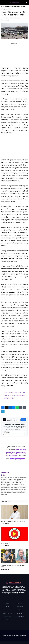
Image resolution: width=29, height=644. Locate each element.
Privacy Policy (20, 606)
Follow (23, 419)
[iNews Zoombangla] (14, 2)
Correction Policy (7, 616)
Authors (20, 610)
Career (7, 603)
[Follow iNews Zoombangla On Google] (14, 433)
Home (2, 6)
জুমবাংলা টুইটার (10, 452)
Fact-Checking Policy (19, 616)
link (20, 407)
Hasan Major (5, 18)
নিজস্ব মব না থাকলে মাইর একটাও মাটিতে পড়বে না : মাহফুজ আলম (13, 521)
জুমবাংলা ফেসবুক (20, 452)
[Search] (27, 2)
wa (17, 407)
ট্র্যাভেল (5, 9)
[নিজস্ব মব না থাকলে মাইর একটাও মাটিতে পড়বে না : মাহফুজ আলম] (14, 512)
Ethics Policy (20, 613)
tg (3, 411)
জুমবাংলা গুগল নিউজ (20, 449)
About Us (7, 600)
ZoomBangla (23, 635)
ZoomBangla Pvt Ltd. (10, 635)
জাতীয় (6, 6)
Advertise (20, 603)
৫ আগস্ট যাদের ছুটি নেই (5, 543)
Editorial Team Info (7, 613)
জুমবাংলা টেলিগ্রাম (11, 455)
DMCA (7, 606)
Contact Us (19, 600)
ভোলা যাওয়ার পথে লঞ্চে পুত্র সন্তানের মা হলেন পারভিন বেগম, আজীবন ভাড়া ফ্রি (14, 395)
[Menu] (2, 2)
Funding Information (7, 619)
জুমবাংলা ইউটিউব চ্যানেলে (16, 458)
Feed (7, 610)
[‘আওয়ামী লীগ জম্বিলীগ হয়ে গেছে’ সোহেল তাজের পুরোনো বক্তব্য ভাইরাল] (14, 556)
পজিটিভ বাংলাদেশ (10, 9)
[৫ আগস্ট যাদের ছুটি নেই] (14, 534)
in (10, 407)
